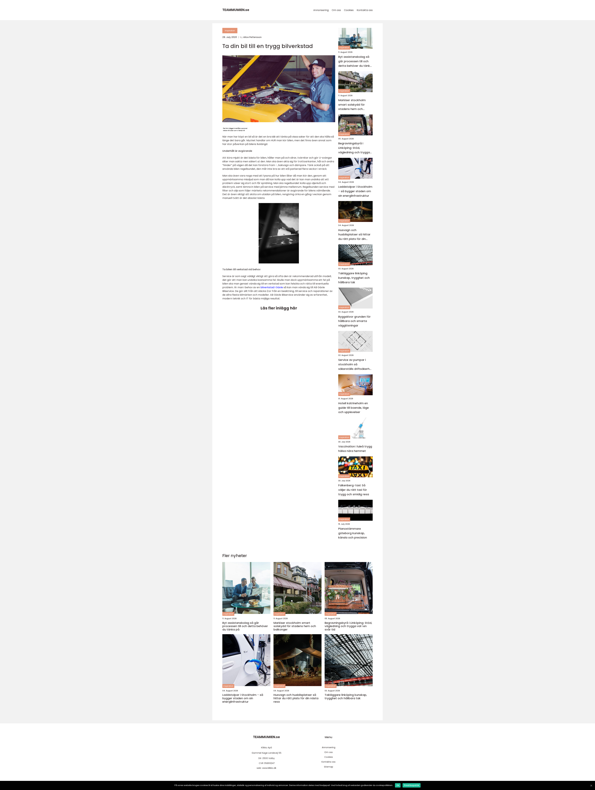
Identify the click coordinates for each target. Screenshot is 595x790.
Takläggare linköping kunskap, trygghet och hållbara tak (354, 277)
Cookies (349, 10)
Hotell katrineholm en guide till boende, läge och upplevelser (353, 407)
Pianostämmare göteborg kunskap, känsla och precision (352, 533)
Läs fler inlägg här (278, 308)
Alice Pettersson (252, 37)
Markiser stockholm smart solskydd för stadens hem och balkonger (352, 104)
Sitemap (328, 766)
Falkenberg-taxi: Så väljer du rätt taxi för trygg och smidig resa (353, 489)
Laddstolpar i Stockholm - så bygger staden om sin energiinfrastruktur (355, 191)
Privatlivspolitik (411, 785)
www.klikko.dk (269, 768)
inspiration (230, 30)
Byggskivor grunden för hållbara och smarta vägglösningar (354, 321)
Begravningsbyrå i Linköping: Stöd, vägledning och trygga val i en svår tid (354, 148)
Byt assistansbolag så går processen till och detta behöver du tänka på (355, 61)
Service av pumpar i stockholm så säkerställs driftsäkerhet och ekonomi (355, 364)
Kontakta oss (365, 10)
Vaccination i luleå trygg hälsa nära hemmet (355, 448)
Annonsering (321, 10)
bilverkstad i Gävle (271, 287)
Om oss (336, 10)
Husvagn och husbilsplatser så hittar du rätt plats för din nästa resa (354, 234)
